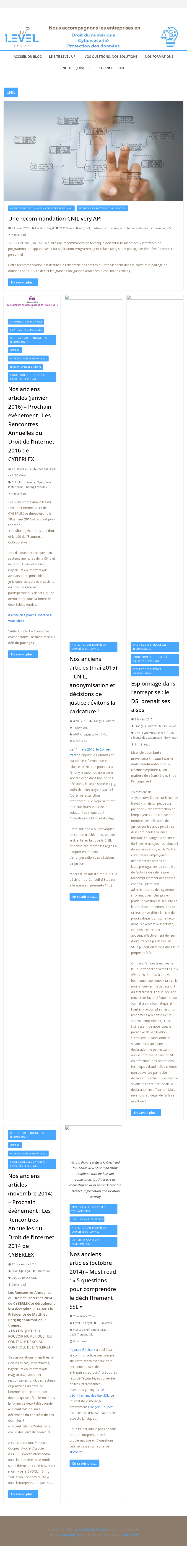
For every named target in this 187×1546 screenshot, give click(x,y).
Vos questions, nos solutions (111, 56)
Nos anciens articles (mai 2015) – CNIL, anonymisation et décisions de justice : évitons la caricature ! (93, 685)
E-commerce (27, 482)
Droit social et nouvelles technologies (149, 646)
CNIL (88, 228)
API (81, 228)
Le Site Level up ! (63, 56)
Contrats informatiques (26, 329)
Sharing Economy (36, 487)
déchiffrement (79, 1334)
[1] (113, 784)
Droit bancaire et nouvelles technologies (28, 340)
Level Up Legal (44, 228)
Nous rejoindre (75, 68)
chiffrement (91, 1330)
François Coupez (103, 721)
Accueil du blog (28, 56)
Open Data (44, 482)
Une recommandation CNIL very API (55, 218)
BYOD (26, 1278)
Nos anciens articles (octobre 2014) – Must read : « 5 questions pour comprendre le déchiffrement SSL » (93, 1280)
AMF (76, 734)
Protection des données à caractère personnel (41, 208)
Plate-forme (15, 487)
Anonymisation (89, 734)
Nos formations (159, 56)
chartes (78, 1330)
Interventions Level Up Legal (28, 358)
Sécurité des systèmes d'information (102, 208)
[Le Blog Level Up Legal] (93, 26)
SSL (91, 1334)
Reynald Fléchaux (82, 1349)
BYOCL (16, 1278)
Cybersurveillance (153, 733)
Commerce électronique (26, 321)
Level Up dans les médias (25, 366)
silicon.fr (76, 1452)
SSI (169, 228)
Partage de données (105, 228)
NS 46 (170, 733)
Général (15, 350)
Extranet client (111, 68)
